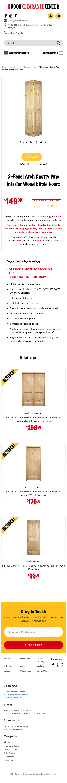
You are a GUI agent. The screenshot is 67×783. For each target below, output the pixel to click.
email (19, 240)
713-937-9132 (27, 710)
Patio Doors (9, 753)
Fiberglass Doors (11, 746)
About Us (8, 658)
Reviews (40, 666)
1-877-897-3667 (40, 713)
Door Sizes (25, 658)
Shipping (46, 216)
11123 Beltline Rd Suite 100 (16, 694)
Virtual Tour (25, 671)
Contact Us (42, 671)
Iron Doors (9, 756)
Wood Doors (10, 760)
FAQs (58, 216)
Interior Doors (10, 749)
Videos (7, 671)
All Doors (8, 742)
